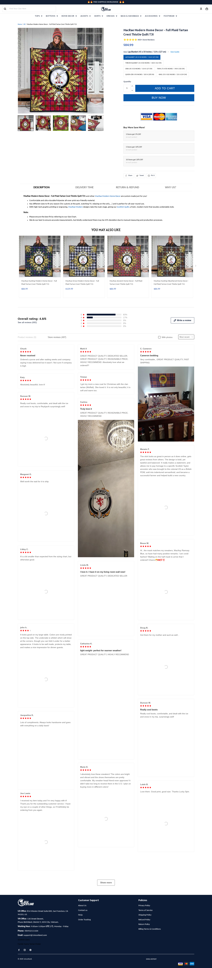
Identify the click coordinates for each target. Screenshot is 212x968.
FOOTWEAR (169, 16)
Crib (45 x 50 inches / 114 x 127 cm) (138, 69)
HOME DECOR (67, 16)
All (24, 24)
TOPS (37, 16)
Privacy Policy (144, 950)
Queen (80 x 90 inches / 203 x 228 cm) (139, 74)
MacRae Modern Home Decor (107, 196)
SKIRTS (97, 16)
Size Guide (174, 52)
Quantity (127, 82)
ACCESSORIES (151, 16)
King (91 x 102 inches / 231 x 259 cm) (173, 74)
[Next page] (196, 266)
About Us (82, 950)
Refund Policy (144, 964)
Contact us (82, 955)
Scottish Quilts (123, 207)
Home (20, 24)
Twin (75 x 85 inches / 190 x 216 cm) (171, 69)
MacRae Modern (75, 207)
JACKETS (84, 16)
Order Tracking (84, 964)
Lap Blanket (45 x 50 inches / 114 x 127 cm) (147, 52)
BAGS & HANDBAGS (130, 16)
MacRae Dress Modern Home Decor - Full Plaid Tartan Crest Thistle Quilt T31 (82, 282)
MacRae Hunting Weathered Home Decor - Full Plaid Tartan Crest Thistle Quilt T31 (171, 282)
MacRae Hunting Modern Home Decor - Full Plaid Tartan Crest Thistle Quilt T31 (39, 282)
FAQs (80, 959)
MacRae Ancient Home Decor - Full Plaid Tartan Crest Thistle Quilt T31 (126, 282)
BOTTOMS (50, 16)
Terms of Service (145, 955)
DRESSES (111, 16)
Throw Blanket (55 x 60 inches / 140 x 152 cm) (143, 63)
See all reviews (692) (27, 322)
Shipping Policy (144, 959)
